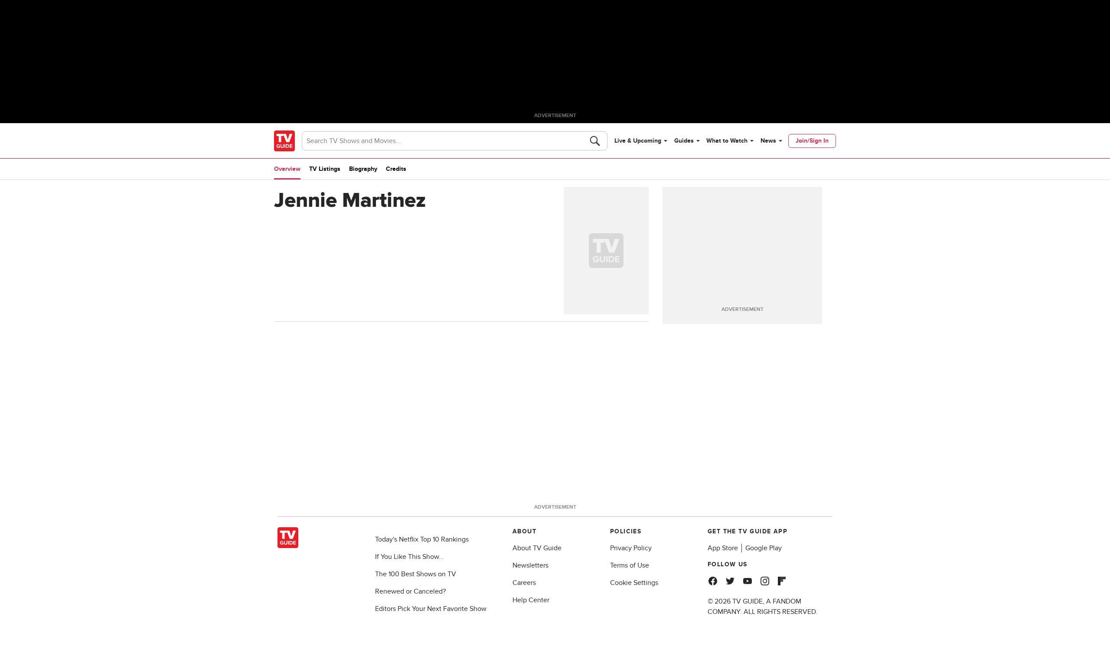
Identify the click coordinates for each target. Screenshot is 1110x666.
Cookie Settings (634, 582)
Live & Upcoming (637, 140)
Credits (396, 169)
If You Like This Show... (409, 556)
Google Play (763, 548)
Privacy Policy (631, 548)
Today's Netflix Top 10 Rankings (422, 539)
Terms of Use (629, 565)
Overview (287, 169)
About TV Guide (537, 548)
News (768, 140)
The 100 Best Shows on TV (415, 574)
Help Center (531, 600)
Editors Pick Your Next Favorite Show (430, 608)
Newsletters (530, 565)
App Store (723, 548)
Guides (684, 140)
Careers (524, 582)
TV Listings (324, 169)
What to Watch (727, 140)
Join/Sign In (812, 140)
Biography (363, 169)
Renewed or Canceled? (410, 591)
